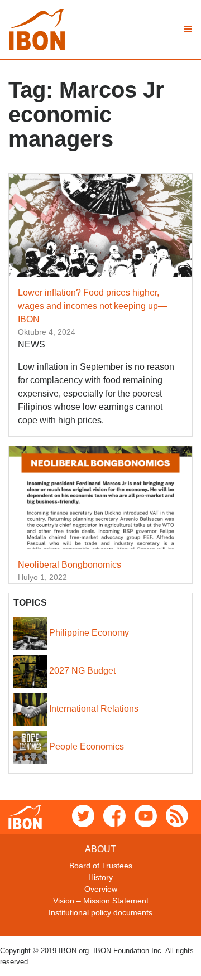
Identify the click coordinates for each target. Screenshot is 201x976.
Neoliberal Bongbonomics (69, 564)
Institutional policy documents (100, 912)
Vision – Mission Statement (101, 900)
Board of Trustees (100, 865)
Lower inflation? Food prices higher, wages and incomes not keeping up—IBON (92, 306)
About (100, 849)
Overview (100, 889)
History (100, 877)
